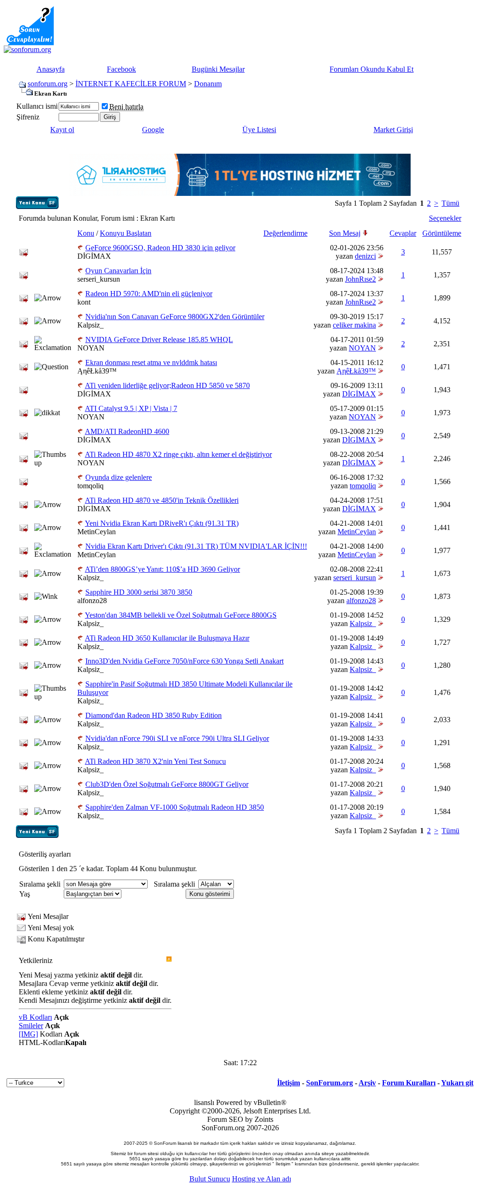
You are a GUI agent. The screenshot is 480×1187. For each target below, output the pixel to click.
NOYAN (91, 348)
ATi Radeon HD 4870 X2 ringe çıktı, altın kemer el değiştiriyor (178, 454)
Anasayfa (51, 69)
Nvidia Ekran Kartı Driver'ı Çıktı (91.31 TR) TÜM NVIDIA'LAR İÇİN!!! (196, 546)
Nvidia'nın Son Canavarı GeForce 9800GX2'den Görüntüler (174, 317)
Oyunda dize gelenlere (118, 477)
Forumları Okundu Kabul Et (371, 69)
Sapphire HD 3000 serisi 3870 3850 (138, 592)
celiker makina (354, 325)
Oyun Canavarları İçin (118, 271)
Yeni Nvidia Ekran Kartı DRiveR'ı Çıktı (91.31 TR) (162, 523)
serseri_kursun (98, 279)
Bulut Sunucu (209, 1179)
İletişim (288, 1083)
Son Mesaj (344, 233)
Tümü (450, 203)
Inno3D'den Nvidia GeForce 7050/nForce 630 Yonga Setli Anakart (184, 661)
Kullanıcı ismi (37, 106)
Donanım (208, 84)
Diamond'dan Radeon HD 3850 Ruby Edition (153, 715)
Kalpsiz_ (90, 325)
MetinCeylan (96, 532)
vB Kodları (35, 1017)
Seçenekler (445, 218)
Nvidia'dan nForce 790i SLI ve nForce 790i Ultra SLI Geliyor (177, 738)
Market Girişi (393, 130)
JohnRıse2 (360, 279)
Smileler (31, 1026)
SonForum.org (329, 1083)
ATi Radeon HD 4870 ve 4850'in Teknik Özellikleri (162, 500)
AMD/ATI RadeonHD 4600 (127, 431)
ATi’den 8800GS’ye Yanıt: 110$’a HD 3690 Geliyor (162, 569)
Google (153, 130)
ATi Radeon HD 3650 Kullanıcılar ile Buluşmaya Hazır (167, 638)
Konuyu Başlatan (125, 233)
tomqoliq (90, 486)
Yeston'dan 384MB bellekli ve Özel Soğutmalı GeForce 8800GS (181, 615)
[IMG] (28, 1034)
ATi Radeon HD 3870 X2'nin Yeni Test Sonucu (155, 761)
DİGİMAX (94, 256)
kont (83, 302)
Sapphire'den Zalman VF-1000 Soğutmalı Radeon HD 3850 (174, 807)
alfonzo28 (92, 601)
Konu (85, 233)
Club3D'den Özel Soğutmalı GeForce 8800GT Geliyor (166, 784)
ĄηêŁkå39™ (97, 371)
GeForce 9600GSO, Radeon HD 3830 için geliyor (160, 248)
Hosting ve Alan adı (261, 1179)
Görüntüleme (441, 233)
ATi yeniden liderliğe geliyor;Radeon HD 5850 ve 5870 (167, 385)
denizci (365, 256)
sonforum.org (48, 84)
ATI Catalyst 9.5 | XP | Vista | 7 (131, 408)
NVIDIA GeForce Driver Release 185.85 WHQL (159, 339)
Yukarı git (457, 1083)
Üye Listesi (259, 130)
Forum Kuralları (408, 1083)
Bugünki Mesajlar (218, 69)
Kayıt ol (62, 130)
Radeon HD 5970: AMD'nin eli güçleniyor (148, 294)
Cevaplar (403, 233)
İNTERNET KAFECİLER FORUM (130, 84)
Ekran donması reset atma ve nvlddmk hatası (151, 362)
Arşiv (367, 1083)
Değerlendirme (285, 233)
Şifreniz (27, 117)
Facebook (121, 69)
